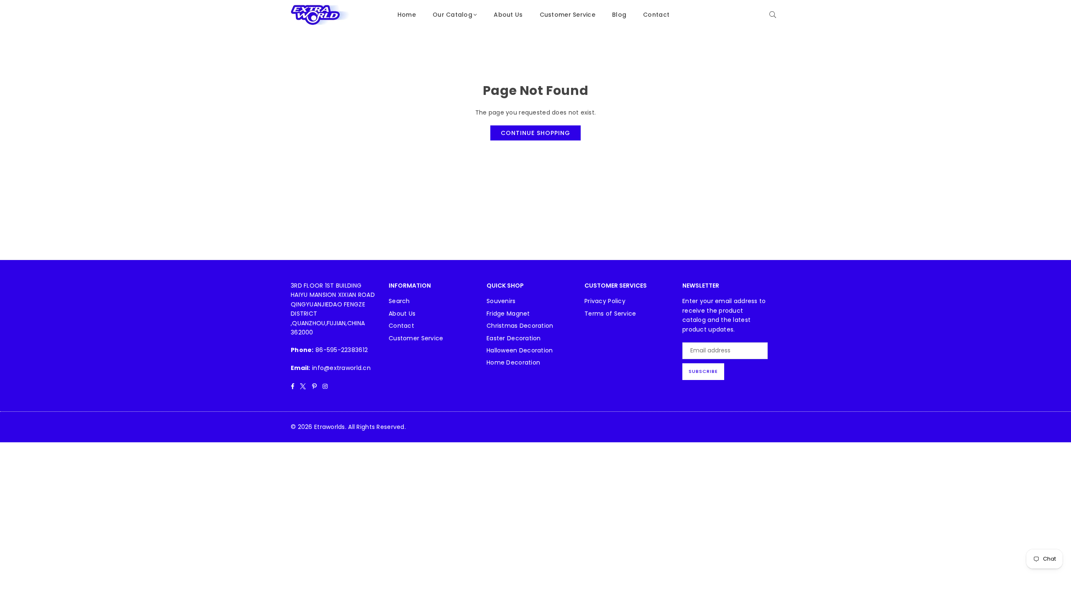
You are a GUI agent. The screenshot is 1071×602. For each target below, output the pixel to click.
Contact (656, 14)
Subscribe (703, 371)
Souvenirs (501, 301)
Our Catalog (452, 14)
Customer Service (567, 14)
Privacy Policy (604, 301)
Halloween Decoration (520, 350)
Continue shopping (535, 133)
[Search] (772, 14)
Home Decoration (513, 362)
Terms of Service (610, 313)
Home (406, 14)
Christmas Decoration (520, 325)
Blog (619, 14)
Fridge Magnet (508, 313)
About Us (508, 14)
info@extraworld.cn (341, 368)
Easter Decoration (514, 338)
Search (399, 301)
